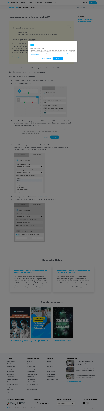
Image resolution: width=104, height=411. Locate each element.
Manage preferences (46, 58)
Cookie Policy (65, 53)
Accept (57, 58)
